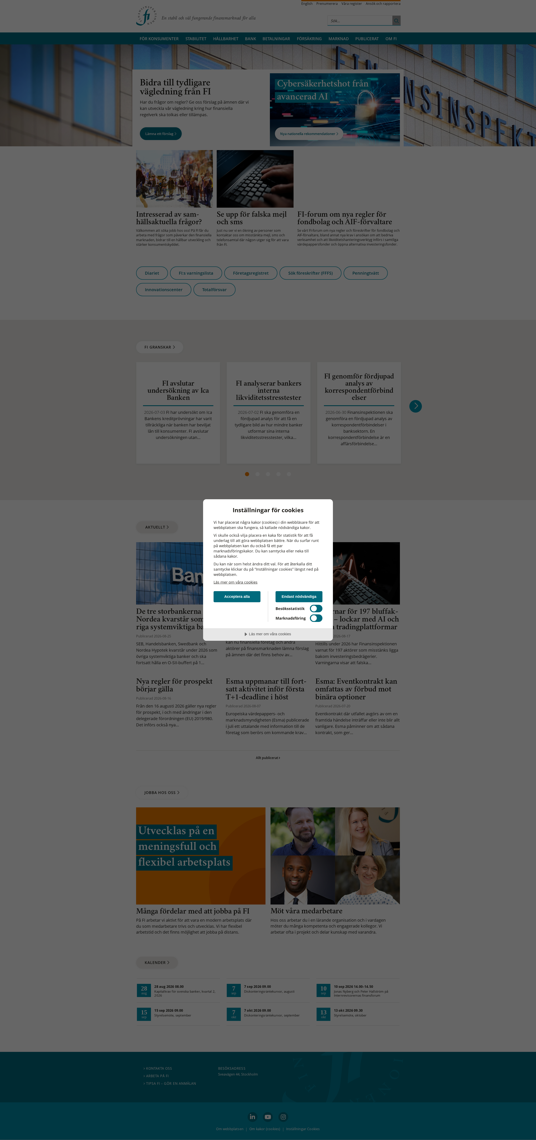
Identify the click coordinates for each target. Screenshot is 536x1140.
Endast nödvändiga (299, 596)
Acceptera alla (237, 596)
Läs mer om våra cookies (236, 582)
